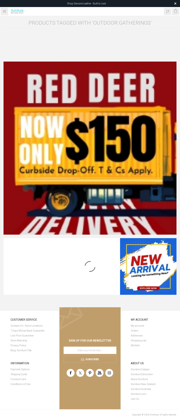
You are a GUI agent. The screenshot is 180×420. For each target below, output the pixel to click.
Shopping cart (138, 340)
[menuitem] (30, 325)
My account (137, 325)
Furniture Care (18, 379)
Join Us (135, 398)
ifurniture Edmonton (142, 374)
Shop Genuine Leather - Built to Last (86, 3)
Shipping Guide (19, 374)
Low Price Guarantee (22, 335)
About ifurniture (139, 379)
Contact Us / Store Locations (27, 325)
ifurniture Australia (141, 389)
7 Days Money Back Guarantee (27, 330)
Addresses (137, 335)
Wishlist (135, 345)
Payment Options (20, 369)
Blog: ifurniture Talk (21, 350)
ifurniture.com (138, 394)
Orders (134, 330)
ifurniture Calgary (140, 369)
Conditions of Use (20, 384)
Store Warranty (19, 340)
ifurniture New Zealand (143, 384)
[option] (90, 148)
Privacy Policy (18, 345)
